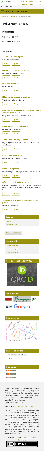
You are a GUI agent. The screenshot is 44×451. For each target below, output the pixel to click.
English (8, 221)
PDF (17, 64)
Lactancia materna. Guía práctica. (15, 70)
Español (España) (12, 225)
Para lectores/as (12, 245)
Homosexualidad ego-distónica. (15, 126)
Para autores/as (12, 249)
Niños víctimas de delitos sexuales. (16, 182)
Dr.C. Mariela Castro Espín (23, 406)
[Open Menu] (2, 11)
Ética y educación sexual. (12, 83)
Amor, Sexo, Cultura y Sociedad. (15, 139)
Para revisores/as (12, 252)
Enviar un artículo (13, 233)
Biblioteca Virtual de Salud (31, 1)
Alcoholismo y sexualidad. (12, 155)
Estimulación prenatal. (11, 169)
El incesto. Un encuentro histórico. (16, 97)
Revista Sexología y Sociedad (17, 11)
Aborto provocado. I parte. (13, 57)
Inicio (4, 17)
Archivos (12, 17)
